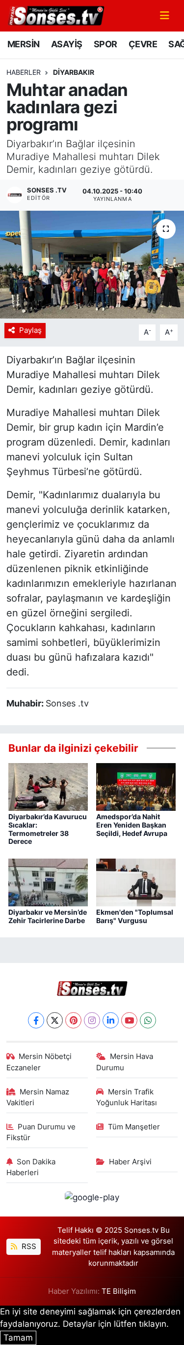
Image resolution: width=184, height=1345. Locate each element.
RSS (28, 1246)
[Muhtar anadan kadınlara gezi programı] (92, 265)
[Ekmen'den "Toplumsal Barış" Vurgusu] (136, 882)
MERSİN (23, 44)
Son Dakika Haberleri (31, 1167)
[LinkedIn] (111, 1020)
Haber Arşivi (130, 1161)
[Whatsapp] (148, 1020)
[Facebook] (36, 1020)
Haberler (23, 72)
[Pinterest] (73, 1020)
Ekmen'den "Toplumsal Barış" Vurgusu (134, 916)
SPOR (105, 44)
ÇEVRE (143, 44)
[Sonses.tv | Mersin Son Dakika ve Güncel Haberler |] (55, 15)
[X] (55, 1020)
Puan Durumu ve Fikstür (41, 1132)
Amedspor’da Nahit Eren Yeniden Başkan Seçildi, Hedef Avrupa (131, 824)
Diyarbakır (73, 72)
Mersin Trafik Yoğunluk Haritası (126, 1097)
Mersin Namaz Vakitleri (38, 1097)
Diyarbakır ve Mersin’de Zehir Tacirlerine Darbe (47, 916)
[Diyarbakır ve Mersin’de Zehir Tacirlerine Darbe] (48, 882)
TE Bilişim (119, 1291)
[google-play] (92, 1199)
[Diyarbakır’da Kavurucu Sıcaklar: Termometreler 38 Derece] (48, 786)
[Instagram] (92, 1020)
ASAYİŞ (66, 44)
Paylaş (30, 330)
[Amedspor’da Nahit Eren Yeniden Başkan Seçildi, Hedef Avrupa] (136, 786)
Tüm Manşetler (134, 1126)
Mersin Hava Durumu (124, 1062)
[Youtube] (129, 1020)
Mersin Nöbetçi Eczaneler (39, 1062)
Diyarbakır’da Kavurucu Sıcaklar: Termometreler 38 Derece (47, 828)
